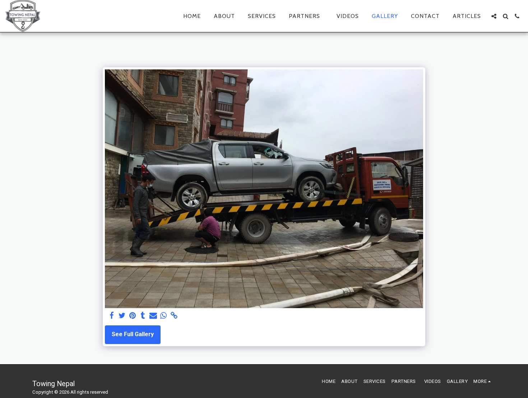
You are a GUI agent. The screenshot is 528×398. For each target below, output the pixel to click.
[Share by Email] (153, 316)
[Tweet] (122, 316)
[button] (493, 16)
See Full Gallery (133, 334)
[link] (174, 316)
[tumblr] (143, 316)
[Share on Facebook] (111, 316)
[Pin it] (132, 316)
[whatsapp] (163, 316)
